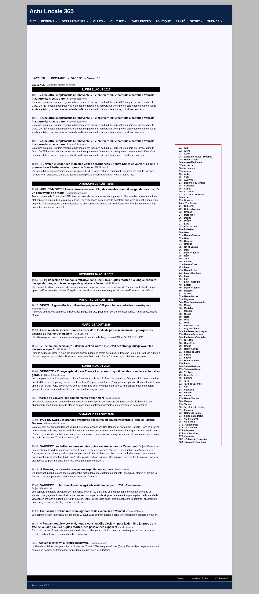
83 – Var (183, 386)
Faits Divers (141, 21)
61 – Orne (184, 322)
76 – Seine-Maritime (189, 366)
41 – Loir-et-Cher (188, 264)
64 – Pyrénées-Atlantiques (193, 331)
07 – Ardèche (186, 165)
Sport (195, 21)
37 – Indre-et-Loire (189, 252)
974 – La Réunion (188, 433)
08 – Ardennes (187, 168)
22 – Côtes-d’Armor (189, 209)
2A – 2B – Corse (188, 203)
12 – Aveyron (186, 180)
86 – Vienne (185, 395)
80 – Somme (185, 378)
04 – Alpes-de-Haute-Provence (195, 156)
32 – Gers (184, 238)
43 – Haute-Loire (188, 270)
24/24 (32, 21)
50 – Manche (186, 290)
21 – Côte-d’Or (187, 206)
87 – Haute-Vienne (189, 398)
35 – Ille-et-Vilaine (188, 247)
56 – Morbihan (186, 308)
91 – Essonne (186, 410)
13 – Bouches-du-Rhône (192, 183)
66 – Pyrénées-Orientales (192, 337)
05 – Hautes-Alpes (189, 159)
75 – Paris (184, 363)
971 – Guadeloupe (188, 424)
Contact (180, 578)
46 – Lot (183, 279)
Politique (163, 21)
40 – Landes (185, 261)
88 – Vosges (185, 401)
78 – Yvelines (186, 372)
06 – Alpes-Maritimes (190, 162)
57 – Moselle (185, 311)
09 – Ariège (185, 171)
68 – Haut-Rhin (187, 343)
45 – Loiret (184, 276)
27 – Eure (184, 223)
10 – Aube (184, 174)
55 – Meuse (185, 305)
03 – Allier (184, 153)
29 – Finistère (186, 229)
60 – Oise (184, 319)
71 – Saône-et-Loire (189, 352)
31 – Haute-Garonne (190, 235)
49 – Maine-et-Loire (189, 287)
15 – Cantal (185, 188)
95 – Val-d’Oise (187, 421)
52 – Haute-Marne (188, 296)
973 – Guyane (186, 430)
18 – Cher (184, 197)
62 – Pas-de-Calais (189, 325)
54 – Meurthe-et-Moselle (192, 302)
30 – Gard (184, 232)
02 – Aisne (184, 151)
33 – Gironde (186, 241)
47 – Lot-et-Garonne (189, 282)
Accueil (40, 78)
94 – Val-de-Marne (188, 419)
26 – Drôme (185, 220)
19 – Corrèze (186, 200)
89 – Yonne (185, 404)
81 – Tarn (184, 381)
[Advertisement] (96, 50)
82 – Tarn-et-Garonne (190, 384)
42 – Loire (184, 267)
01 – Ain (183, 148)
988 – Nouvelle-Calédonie (192, 442)
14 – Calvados (186, 185)
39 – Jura (184, 258)
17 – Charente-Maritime (191, 194)
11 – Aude (184, 177)
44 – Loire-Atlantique (190, 273)
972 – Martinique (188, 427)
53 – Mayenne (186, 299)
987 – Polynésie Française (193, 439)
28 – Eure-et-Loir (188, 226)
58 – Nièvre (185, 314)
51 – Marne (185, 293)
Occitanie (58, 78)
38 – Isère (184, 255)
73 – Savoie (185, 357)
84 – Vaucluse (186, 389)
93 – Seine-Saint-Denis (191, 416)
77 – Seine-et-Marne (190, 369)
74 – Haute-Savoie (189, 360)
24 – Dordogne (187, 215)
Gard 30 (76, 78)
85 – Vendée (185, 392)
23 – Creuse (185, 212)
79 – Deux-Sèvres (188, 375)
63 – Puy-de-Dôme (189, 328)
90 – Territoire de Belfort (192, 407)
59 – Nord (184, 317)
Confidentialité (221, 578)
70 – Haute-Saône (188, 349)
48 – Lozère (185, 285)
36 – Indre (184, 250)
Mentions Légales (200, 578)
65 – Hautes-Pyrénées (191, 334)
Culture (117, 21)
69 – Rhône (185, 346)
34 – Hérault (185, 244)
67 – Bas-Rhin (186, 340)
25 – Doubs (185, 218)
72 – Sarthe (185, 354)
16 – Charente (186, 191)
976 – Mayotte (186, 436)
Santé (180, 21)
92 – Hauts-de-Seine (190, 413)
